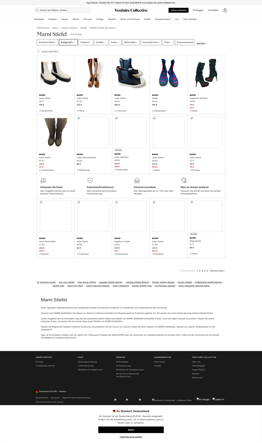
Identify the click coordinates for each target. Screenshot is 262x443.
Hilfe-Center (159, 361)
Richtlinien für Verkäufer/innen (130, 369)
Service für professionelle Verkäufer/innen (127, 375)
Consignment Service (45, 365)
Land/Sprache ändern (131, 437)
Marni (55, 27)
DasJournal (197, 377)
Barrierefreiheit (42, 397)
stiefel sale (58, 286)
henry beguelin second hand (193, 286)
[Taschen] (118, 19)
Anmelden (213, 10)
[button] (225, 10)
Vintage (99, 19)
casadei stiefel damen (111, 282)
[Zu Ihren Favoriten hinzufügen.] (70, 95)
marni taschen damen (98, 286)
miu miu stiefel (67, 282)
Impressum (55, 397)
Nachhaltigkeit (198, 365)
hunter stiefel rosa (142, 286)
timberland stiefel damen (208, 282)
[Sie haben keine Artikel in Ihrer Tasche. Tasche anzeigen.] (225, 10)
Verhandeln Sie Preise (51, 187)
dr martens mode (46, 282)
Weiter (131, 429)
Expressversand (162, 19)
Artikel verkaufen (178, 10)
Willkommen (43, 27)
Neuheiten (39, 19)
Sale (177, 19)
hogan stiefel (185, 282)
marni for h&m (75, 286)
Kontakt (157, 365)
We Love (88, 19)
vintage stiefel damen (137, 282)
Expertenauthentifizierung (100, 187)
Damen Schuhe (69, 27)
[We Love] (94, 19)
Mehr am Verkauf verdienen (195, 187)
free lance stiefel (87, 282)
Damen (64, 19)
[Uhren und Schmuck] (142, 19)
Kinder (147, 19)
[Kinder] (153, 19)
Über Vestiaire (190, 19)
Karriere (196, 373)
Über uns (196, 361)
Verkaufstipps (122, 361)
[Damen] (70, 19)
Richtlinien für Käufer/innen (90, 369)
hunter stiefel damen (163, 282)
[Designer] (59, 19)
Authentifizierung (85, 365)
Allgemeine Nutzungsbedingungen (76, 397)
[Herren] (81, 19)
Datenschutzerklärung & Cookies (49, 402)
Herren (76, 19)
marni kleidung (121, 286)
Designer (52, 19)
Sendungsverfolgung (87, 361)
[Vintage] (106, 19)
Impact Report (198, 369)
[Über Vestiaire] (199, 19)
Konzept (39, 361)
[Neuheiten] (46, 19)
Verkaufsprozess (123, 365)
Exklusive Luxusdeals (145, 187)
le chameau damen (165, 286)
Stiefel (83, 27)
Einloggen (198, 10)
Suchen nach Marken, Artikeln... (54, 10)
